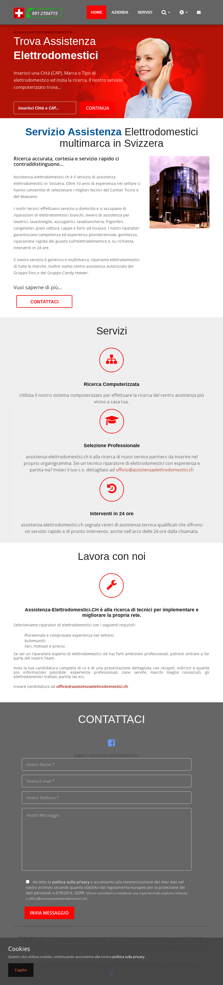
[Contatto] (199, 12)
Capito (21, 969)
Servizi (145, 12)
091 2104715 (45, 13)
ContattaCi (44, 302)
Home (96, 12)
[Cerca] (165, 12)
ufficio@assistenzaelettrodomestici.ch (155, 470)
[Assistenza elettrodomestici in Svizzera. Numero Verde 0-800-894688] (19, 12)
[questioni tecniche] (183, 12)
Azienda (120, 12)
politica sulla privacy (70, 882)
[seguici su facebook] (111, 742)
